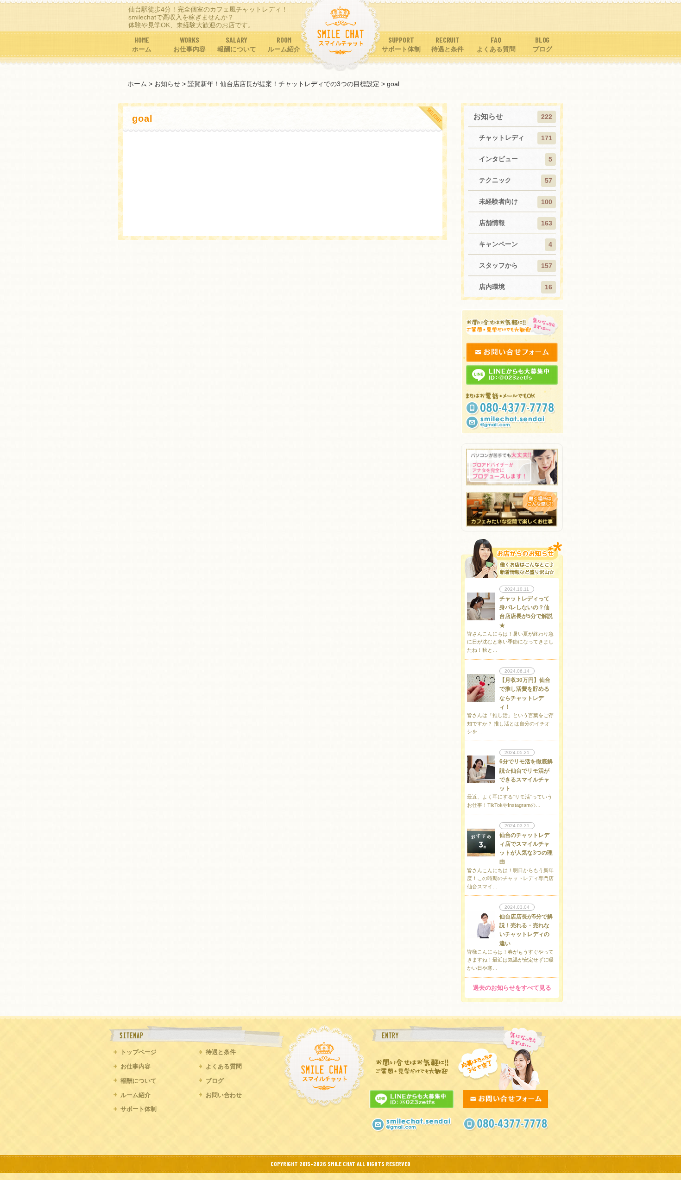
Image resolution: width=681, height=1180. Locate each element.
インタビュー (498, 158)
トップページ (138, 1052)
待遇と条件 (221, 1052)
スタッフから (498, 265)
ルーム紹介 (135, 1095)
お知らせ (488, 116)
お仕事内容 (135, 1066)
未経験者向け (498, 201)
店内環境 (492, 286)
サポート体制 (138, 1108)
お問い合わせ (224, 1095)
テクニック (495, 180)
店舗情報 (492, 222)
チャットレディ (501, 137)
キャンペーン (498, 244)
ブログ (215, 1080)
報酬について (138, 1080)
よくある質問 (224, 1066)
